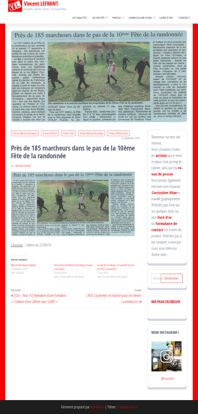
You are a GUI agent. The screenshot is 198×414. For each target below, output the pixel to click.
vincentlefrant (23, 166)
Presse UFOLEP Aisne (118, 133)
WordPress (97, 407)
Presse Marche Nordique (91, 133)
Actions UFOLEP (50, 133)
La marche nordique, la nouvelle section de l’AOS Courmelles (115, 267)
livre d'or (165, 217)
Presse (116, 18)
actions (161, 155)
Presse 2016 (68, 133)
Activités (99, 18)
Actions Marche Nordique (25, 133)
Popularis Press (127, 407)
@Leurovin (167, 378)
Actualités (80, 18)
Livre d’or (166, 18)
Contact (184, 18)
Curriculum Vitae (140, 18)
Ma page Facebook (165, 301)
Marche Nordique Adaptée (23, 265)
